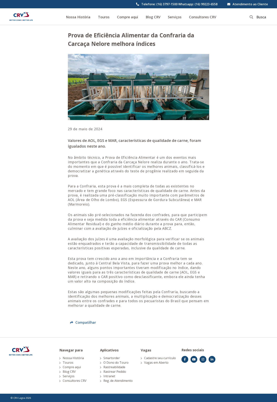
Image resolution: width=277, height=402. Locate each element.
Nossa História (78, 17)
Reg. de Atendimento (118, 381)
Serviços (174, 17)
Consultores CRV (202, 17)
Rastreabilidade (114, 367)
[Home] (21, 16)
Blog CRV (153, 17)
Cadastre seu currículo (160, 358)
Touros (103, 17)
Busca (261, 17)
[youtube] (194, 359)
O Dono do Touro (116, 362)
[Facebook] (184, 359)
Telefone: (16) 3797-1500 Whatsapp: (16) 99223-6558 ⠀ (180, 4)
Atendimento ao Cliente (250, 4)
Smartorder (111, 358)
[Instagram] (203, 359)
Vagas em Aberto (156, 362)
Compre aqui (127, 17)
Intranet (109, 376)
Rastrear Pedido (114, 372)
